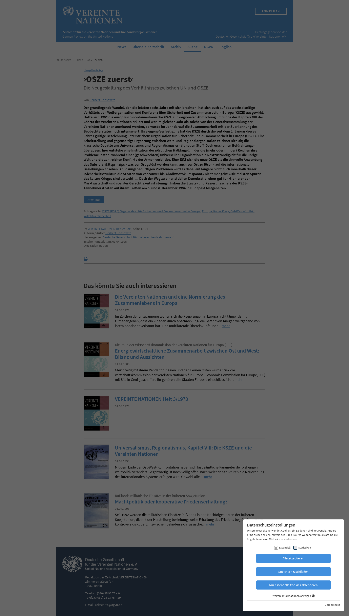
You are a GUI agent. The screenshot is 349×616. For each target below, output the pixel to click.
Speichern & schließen (293, 572)
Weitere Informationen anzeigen (292, 596)
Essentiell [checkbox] (285, 547)
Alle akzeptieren (293, 558)
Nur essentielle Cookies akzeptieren (293, 585)
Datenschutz (332, 605)
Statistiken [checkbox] (304, 547)
